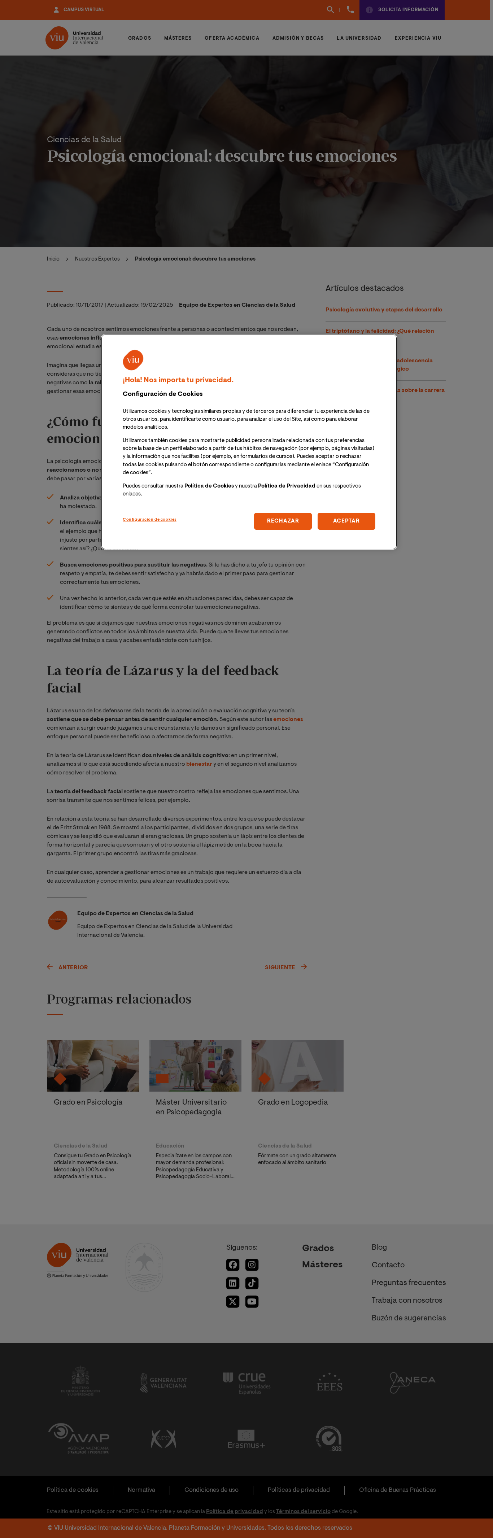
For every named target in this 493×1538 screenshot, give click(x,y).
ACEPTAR (346, 521)
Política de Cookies (209, 486)
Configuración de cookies (149, 519)
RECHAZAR (283, 521)
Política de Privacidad (286, 486)
